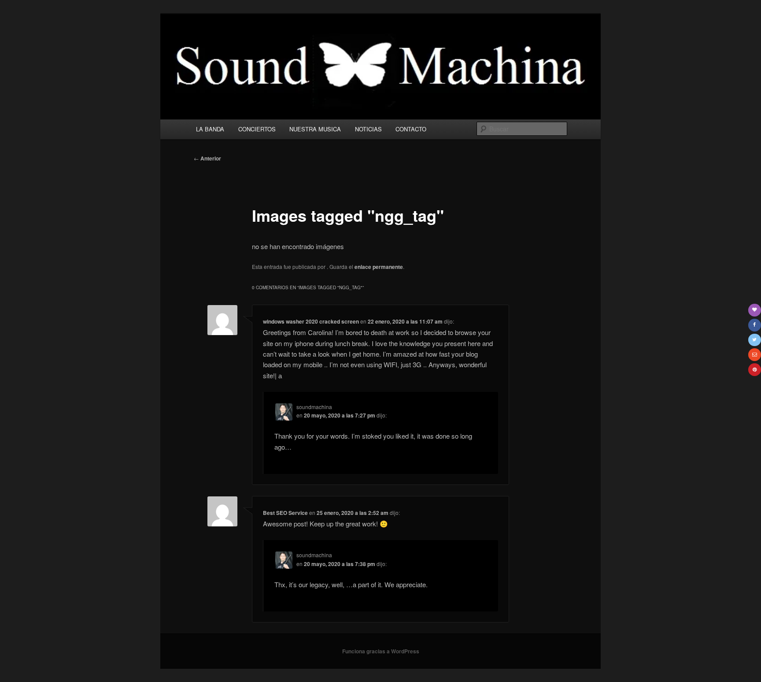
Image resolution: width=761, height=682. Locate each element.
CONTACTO (410, 129)
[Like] (754, 310)
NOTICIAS (368, 129)
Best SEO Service (285, 513)
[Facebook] (754, 325)
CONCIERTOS (257, 129)
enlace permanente (379, 267)
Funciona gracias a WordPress (380, 651)
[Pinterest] (754, 369)
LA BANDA (210, 129)
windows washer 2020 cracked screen (311, 321)
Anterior (207, 158)
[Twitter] (754, 340)
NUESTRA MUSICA (315, 129)
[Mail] (754, 354)
